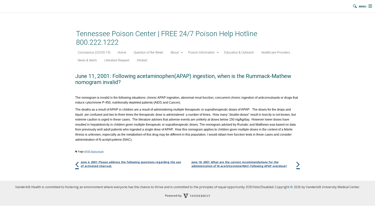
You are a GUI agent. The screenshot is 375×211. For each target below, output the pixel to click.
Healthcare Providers (275, 52)
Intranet (142, 60)
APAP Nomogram (94, 151)
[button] (182, 52)
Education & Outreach (239, 52)
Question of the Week (148, 52)
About (175, 52)
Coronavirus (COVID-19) (94, 52)
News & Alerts (87, 60)
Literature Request (116, 60)
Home (122, 52)
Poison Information (201, 52)
